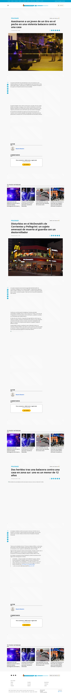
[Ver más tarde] (50, 30)
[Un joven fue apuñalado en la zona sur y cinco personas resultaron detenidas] (28, 194)
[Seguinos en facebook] (15, 675)
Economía (24, 1)
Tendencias (38, 1)
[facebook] (53, 30)
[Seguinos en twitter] (11, 675)
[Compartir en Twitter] (55, 30)
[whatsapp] (51, 30)
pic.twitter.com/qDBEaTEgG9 (28, 564)
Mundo (12, 1)
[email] (57, 30)
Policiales (16, 1)
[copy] (59, 30)
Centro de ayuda (42, 690)
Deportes (28, 1)
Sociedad (20, 1)
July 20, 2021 (31, 565)
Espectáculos (33, 1)
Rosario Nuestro (20, 148)
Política (9, 1)
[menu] (8, 5)
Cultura (41, 1)
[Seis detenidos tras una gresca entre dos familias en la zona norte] (42, 194)
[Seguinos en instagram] (13, 675)
